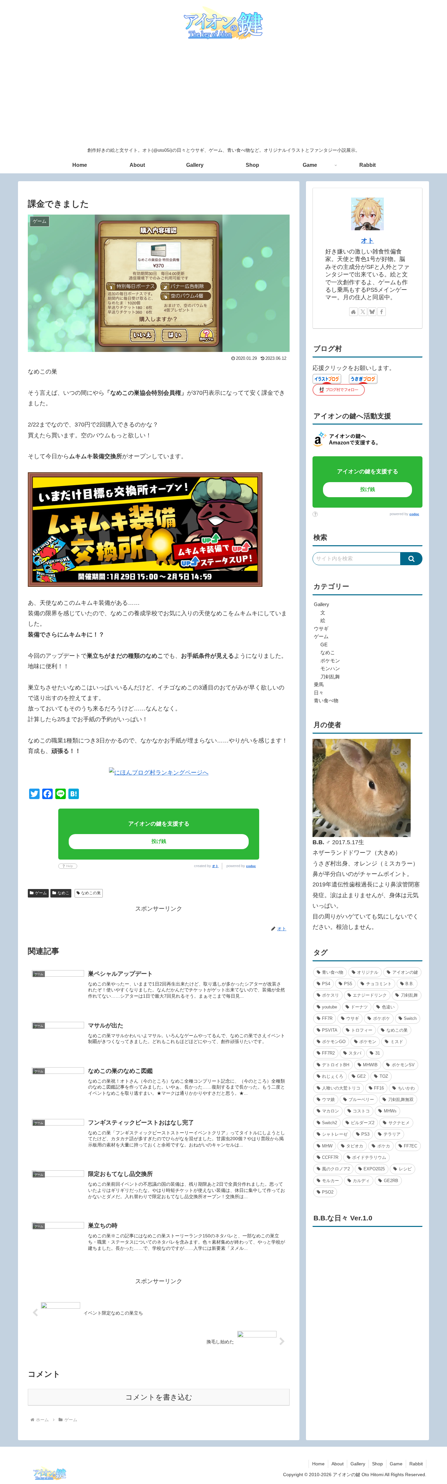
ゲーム (41, 893)
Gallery (357, 1463)
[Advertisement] (223, 94)
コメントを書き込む (158, 1397)
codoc (251, 866)
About (337, 1463)
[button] (411, 558)
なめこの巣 (91, 893)
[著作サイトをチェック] (353, 311)
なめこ (63, 893)
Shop (377, 1463)
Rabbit (416, 1463)
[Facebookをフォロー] (381, 311)
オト (215, 866)
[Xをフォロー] (363, 311)
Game (396, 1463)
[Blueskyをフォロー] (372, 311)
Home (318, 1463)
